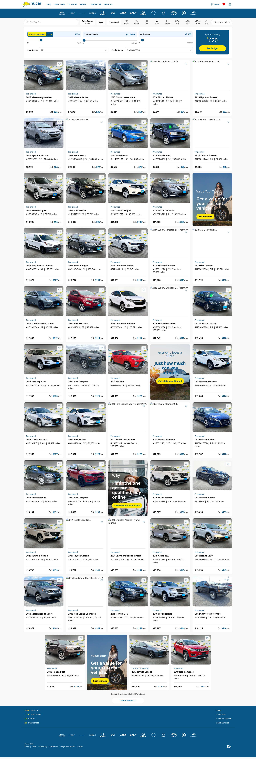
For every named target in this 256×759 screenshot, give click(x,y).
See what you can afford (127, 505)
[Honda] (102, 13)
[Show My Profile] (230, 4)
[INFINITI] (194, 13)
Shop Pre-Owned (223, 718)
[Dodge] (82, 13)
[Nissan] (153, 13)
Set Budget (212, 48)
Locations (72, 4)
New (101, 22)
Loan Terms (32, 50)
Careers (80, 747)
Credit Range (117, 50)
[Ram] (163, 13)
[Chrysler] (72, 13)
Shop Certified (222, 722)
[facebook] (228, 746)
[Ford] (92, 13)
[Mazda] (143, 13)
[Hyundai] (113, 13)
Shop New (220, 714)
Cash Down (145, 34)
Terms (34, 747)
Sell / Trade (59, 4)
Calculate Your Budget (170, 381)
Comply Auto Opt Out (67, 747)
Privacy (27, 747)
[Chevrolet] (62, 13)
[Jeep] (123, 13)
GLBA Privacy (42, 747)
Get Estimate (205, 216)
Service (83, 4)
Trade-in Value (91, 34)
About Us (108, 4)
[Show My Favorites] (59, 64)
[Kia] (133, 13)
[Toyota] (173, 13)
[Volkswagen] (183, 13)
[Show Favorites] (224, 4)
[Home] (32, 4)
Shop (49, 4)
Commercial (95, 4)
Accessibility (53, 747)
